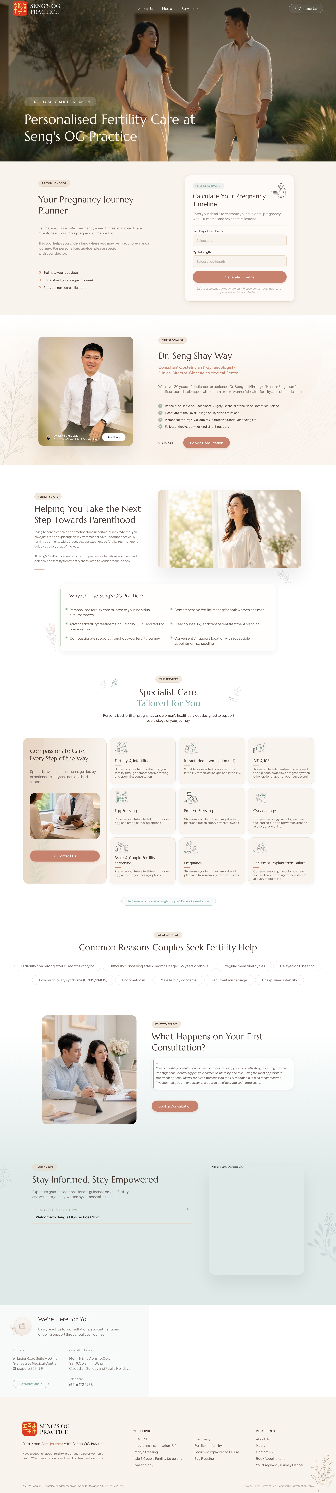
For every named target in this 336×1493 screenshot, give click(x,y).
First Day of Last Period (208, 231)
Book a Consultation (195, 901)
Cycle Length (202, 252)
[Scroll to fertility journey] (323, 128)
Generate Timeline (240, 277)
